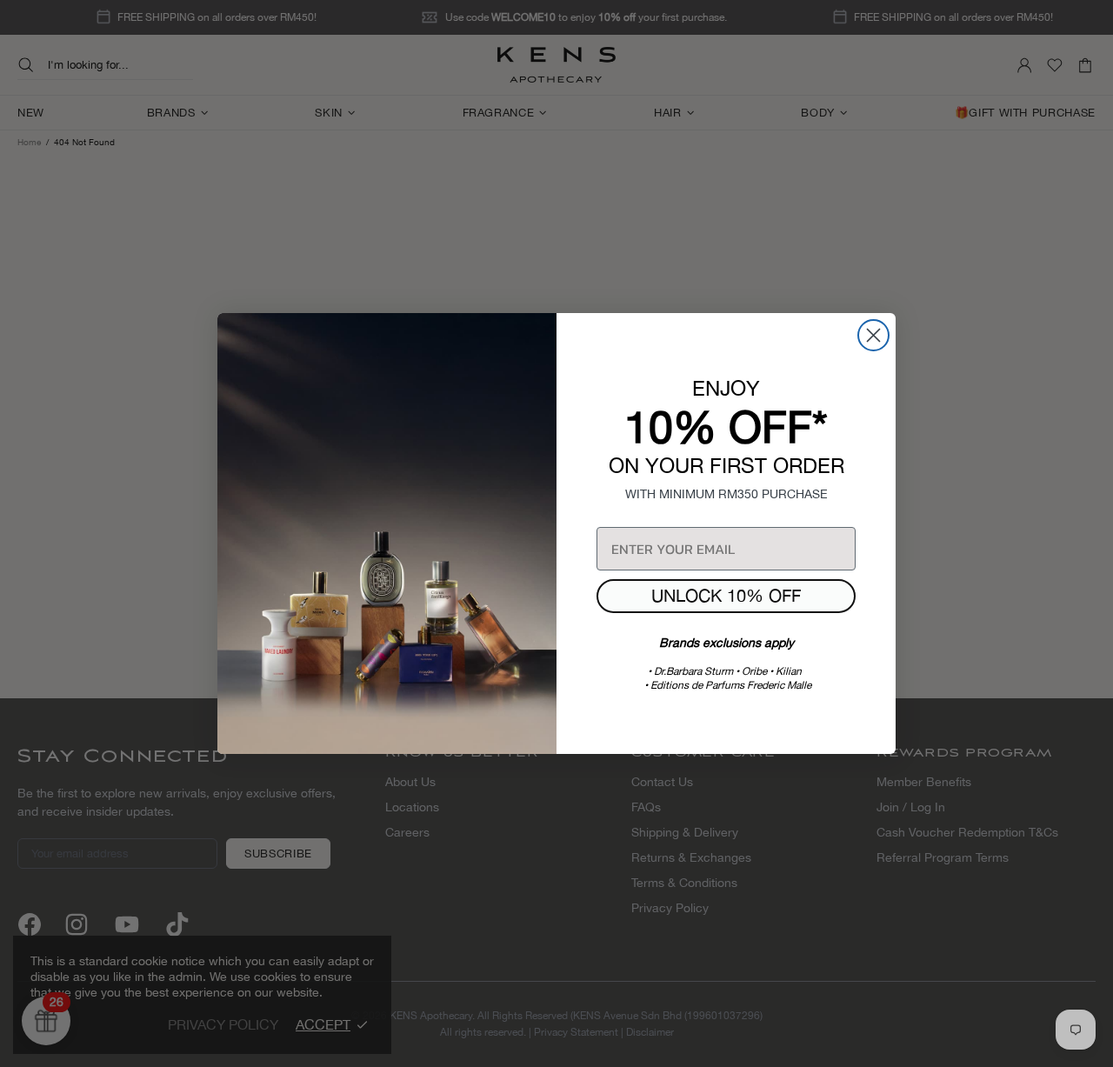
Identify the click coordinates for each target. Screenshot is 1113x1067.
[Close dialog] (873, 335)
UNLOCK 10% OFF (726, 595)
